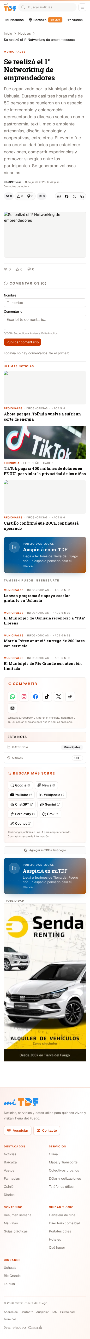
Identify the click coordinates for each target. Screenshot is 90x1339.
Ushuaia (10, 1267)
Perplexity (23, 814)
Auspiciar (20, 1130)
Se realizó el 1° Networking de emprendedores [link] (39, 40)
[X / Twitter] (74, 196)
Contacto (49, 1130)
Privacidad (67, 1312)
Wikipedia (52, 795)
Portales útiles (60, 1231)
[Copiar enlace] (82, 196)
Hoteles (55, 1239)
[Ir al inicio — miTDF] (10, 7)
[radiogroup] (25, 196)
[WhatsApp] (59, 196)
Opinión (9, 1186)
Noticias (24, 33)
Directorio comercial (64, 1223)
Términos (10, 1319)
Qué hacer (57, 1247)
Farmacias (12, 1178)
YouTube (21, 795)
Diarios (9, 1195)
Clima (53, 1154)
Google (20, 785)
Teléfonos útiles (61, 1186)
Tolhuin (9, 1284)
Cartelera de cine (62, 1215)
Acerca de (11, 1312)
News (46, 785)
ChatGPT (22, 804)
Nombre (10, 295)
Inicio (8, 33)
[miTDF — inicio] (21, 1102)
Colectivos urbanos (64, 1170)
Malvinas (11, 1223)
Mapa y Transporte (63, 1162)
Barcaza (10, 1162)
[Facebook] (67, 196)
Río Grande (12, 1276)
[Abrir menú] (82, 7)
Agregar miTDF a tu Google (47, 850)
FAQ (54, 1312)
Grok (51, 814)
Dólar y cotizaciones (65, 1178)
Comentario (13, 311)
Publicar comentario (22, 342)
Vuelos (9, 1170)
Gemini (50, 804)
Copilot (21, 823)
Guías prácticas (16, 1231)
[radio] (20, 196)
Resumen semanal (18, 1215)
